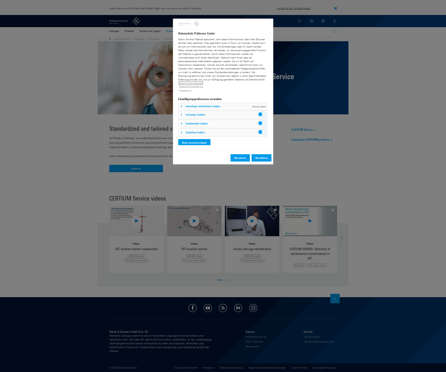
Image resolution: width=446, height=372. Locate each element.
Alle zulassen (240, 157)
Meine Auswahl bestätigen (194, 142)
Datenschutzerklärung (191, 86)
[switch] (262, 114)
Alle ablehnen (261, 157)
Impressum (185, 90)
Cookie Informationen (190, 83)
